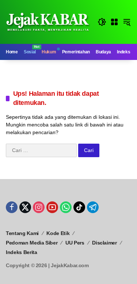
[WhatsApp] (66, 207)
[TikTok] (79, 207)
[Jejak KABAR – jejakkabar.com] (48, 21)
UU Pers (74, 243)
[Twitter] (25, 207)
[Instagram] (39, 207)
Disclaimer (104, 243)
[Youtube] (52, 207)
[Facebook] (12, 207)
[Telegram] (93, 207)
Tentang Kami (22, 233)
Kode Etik (57, 233)
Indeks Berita (21, 252)
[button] (102, 22)
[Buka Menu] (114, 22)
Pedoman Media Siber (31, 243)
